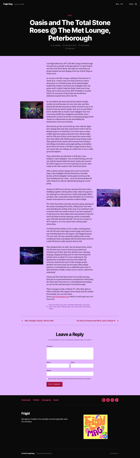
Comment (50, 346)
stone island (78, 307)
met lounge (86, 305)
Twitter (36, 400)
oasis (54, 307)
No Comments (85, 45)
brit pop (51, 305)
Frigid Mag (7, 4)
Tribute (51, 308)
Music (70, 15)
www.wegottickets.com (60, 297)
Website (49, 370)
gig (62, 305)
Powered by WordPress (44, 453)
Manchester (78, 305)
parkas (59, 307)
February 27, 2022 (70, 45)
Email (73, 362)
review (72, 307)
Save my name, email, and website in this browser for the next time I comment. (69, 378)
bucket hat (57, 305)
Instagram (46, 400)
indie (65, 305)
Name (49, 362)
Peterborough (65, 307)
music (50, 307)
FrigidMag (58, 45)
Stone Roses (86, 307)
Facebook (25, 400)
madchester (70, 305)
